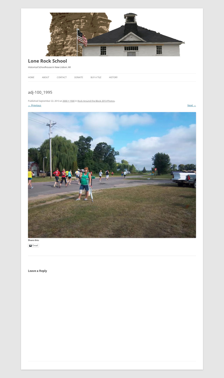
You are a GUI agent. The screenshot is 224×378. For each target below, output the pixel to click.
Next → (191, 105)
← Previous (34, 105)
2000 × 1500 (68, 100)
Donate (78, 77)
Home (31, 77)
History (113, 77)
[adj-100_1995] (112, 175)
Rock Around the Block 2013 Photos (96, 100)
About (45, 77)
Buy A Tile (96, 77)
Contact (62, 77)
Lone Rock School (47, 61)
